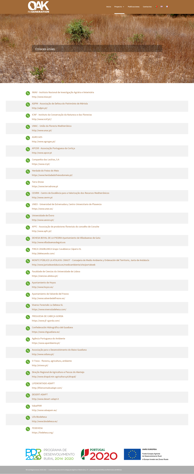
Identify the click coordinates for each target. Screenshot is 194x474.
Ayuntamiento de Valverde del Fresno (50, 293)
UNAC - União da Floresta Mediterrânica (51, 125)
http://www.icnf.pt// (42, 119)
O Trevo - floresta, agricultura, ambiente (52, 360)
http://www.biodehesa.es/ (45, 421)
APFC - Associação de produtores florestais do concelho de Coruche (65, 226)
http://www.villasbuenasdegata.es (48, 242)
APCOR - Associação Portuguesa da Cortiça (53, 148)
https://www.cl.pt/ (41, 163)
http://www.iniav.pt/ (42, 96)
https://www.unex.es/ (42, 208)
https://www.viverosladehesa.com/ (49, 309)
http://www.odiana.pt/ (43, 354)
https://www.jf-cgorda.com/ (46, 320)
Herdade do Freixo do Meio (45, 170)
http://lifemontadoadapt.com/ (47, 387)
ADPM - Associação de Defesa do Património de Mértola (60, 103)
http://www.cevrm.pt (42, 197)
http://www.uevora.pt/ (43, 219)
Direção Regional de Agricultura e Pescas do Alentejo (58, 372)
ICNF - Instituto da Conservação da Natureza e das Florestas (62, 114)
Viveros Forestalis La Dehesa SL (47, 304)
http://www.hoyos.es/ (42, 287)
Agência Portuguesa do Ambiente (48, 338)
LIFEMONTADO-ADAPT (43, 383)
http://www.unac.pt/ (42, 130)
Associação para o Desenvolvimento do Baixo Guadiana (59, 349)
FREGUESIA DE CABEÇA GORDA (47, 316)
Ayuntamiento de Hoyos (44, 282)
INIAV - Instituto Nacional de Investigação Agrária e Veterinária (63, 92)
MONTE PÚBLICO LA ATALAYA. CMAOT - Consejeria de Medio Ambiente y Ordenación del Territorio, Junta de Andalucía (90, 260)
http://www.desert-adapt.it (45, 398)
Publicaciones (133, 7)
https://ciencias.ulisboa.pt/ (45, 275)
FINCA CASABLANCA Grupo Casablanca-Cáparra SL (56, 248)
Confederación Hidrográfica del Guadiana (52, 327)
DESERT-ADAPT (40, 394)
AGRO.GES (37, 137)
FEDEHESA (37, 428)
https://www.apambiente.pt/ (46, 342)
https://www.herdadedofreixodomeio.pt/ (52, 175)
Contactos (147, 7)
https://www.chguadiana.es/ (46, 331)
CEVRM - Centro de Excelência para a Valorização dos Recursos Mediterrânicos (70, 192)
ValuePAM (37, 405)
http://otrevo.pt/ (40, 365)
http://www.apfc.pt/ (42, 231)
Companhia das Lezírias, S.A (45, 159)
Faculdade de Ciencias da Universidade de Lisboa (56, 271)
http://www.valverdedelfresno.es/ (48, 298)
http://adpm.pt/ (39, 108)
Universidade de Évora (43, 215)
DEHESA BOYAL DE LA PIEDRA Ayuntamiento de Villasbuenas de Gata (66, 237)
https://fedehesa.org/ (42, 432)
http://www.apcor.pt (42, 152)
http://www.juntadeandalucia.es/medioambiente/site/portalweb (63, 264)
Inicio (108, 7)
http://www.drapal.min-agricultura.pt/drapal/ (54, 376)
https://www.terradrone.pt (45, 186)
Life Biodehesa (39, 416)
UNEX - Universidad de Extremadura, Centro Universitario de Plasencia (66, 204)
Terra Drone (38, 181)
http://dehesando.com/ (43, 253)
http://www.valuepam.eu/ (44, 410)
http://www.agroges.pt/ (43, 141)
